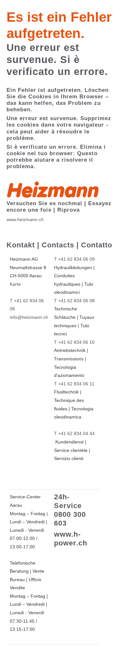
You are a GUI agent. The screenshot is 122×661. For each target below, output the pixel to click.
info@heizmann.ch (29, 317)
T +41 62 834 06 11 (74, 383)
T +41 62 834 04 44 (74, 433)
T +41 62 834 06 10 (74, 342)
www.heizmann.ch (25, 219)
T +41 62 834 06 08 (74, 300)
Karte (15, 284)
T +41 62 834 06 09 (74, 259)
